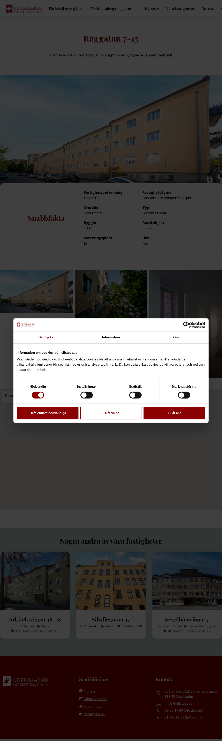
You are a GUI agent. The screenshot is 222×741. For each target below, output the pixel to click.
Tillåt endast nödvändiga (47, 413)
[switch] (86, 395)
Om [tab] (176, 337)
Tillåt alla (174, 413)
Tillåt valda (111, 413)
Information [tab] (111, 337)
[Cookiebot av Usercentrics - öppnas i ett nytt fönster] (186, 325)
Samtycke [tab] (46, 337)
